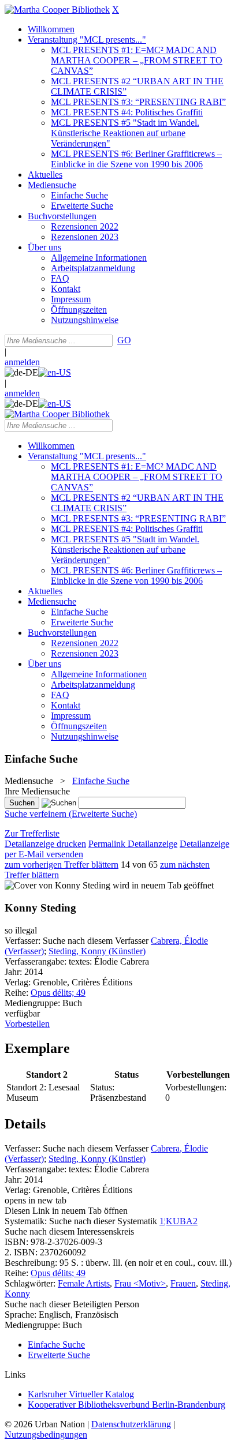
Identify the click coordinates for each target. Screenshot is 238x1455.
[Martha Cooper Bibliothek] (57, 9)
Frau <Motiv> (140, 1283)
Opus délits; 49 (58, 992)
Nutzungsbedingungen (46, 1434)
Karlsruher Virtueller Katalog (81, 1394)
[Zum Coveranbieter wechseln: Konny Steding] (57, 885)
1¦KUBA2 (178, 1221)
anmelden (22, 362)
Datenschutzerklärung (131, 1424)
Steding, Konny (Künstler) (97, 951)
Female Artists (84, 1283)
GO (124, 340)
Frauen (183, 1283)
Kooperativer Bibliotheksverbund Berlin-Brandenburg (126, 1404)
